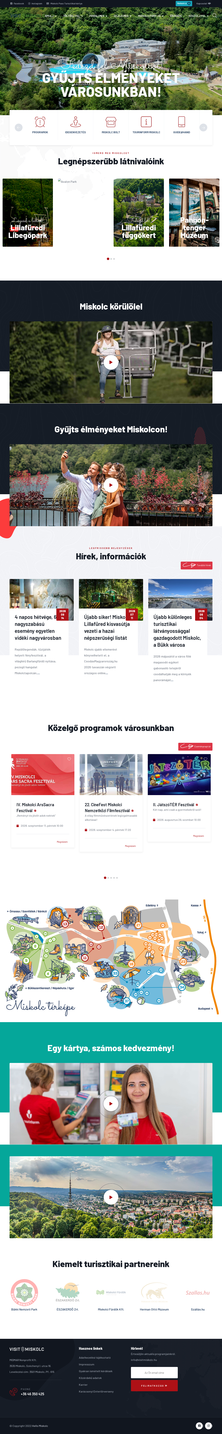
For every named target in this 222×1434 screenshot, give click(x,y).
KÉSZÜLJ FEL (197, 15)
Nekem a (181, 3)
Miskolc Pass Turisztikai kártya (66, 3)
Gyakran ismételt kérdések (95, 1371)
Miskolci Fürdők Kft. (24, 1309)
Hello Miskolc (40, 1425)
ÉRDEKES (176, 15)
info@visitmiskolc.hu (144, 1359)
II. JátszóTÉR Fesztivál (105, 804)
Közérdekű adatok (90, 1377)
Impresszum (86, 1364)
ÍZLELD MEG (121, 15)
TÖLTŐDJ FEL (71, 15)
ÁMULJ (49, 15)
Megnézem (62, 845)
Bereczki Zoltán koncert (174, 804)
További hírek (204, 565)
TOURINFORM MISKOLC (111, 132)
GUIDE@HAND (146, 132)
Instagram (36, 3)
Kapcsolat (202, 3)
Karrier (83, 1384)
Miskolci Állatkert (197, 1309)
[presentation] (19, 128)
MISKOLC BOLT (75, 132)
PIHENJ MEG (96, 15)
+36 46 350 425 (32, 1394)
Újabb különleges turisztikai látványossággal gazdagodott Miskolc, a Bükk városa (177, 631)
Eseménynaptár (202, 746)
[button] (108, 259)
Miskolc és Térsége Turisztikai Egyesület (154, 1312)
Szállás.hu (111, 1309)
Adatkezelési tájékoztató (95, 1357)
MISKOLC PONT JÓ (149, 15)
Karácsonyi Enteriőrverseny (96, 1391)
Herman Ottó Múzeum (67, 1309)
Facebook (18, 3)
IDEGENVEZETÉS (40, 132)
